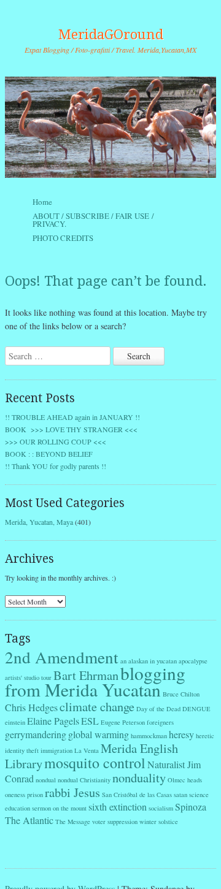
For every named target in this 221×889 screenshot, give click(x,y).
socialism (161, 808)
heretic (205, 735)
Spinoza (190, 806)
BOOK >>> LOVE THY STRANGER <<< (71, 429)
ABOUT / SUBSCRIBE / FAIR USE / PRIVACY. (93, 219)
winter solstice (158, 821)
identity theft (22, 750)
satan (180, 794)
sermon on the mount (59, 808)
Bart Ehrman (85, 675)
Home (42, 201)
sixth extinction (117, 806)
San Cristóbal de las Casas (137, 794)
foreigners (160, 722)
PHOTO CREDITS (63, 237)
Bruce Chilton (181, 694)
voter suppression (115, 821)
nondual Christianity (84, 780)
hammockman (149, 735)
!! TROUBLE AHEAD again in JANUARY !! (72, 417)
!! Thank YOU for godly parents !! (55, 466)
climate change (97, 706)
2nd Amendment (61, 657)
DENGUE (196, 708)
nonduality (139, 777)
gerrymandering (35, 734)
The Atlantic (29, 820)
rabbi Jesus (72, 792)
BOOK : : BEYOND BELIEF (49, 454)
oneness (15, 794)
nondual (46, 780)
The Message (72, 821)
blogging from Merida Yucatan (95, 681)
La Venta (86, 750)
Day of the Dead (158, 708)
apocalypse (193, 661)
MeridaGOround (110, 34)
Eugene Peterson (123, 722)
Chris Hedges (31, 707)
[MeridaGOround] (110, 127)
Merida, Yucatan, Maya (39, 522)
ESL (90, 720)
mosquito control (94, 763)
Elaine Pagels (53, 720)
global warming (98, 734)
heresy (181, 734)
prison (35, 794)
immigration (56, 750)
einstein (15, 722)
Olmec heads (185, 780)
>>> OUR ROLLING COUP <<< (55, 441)
